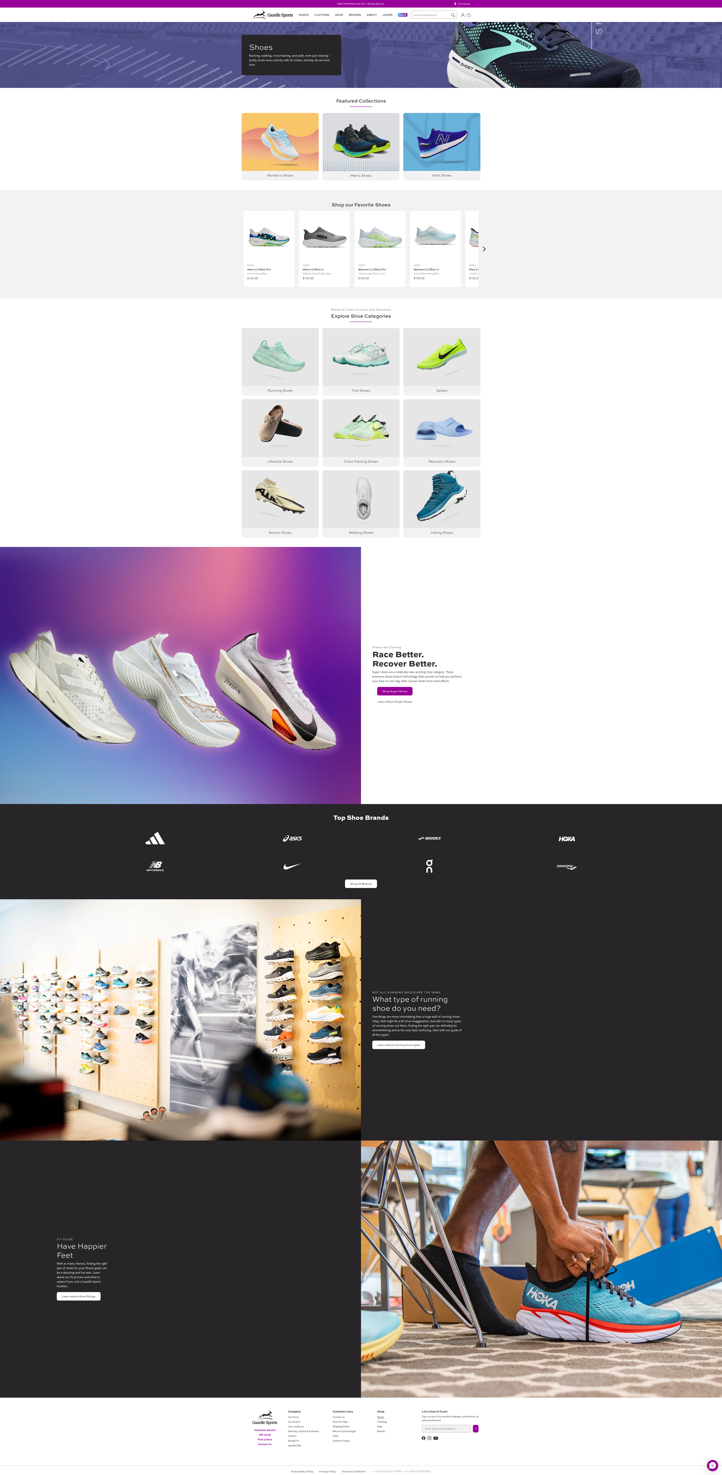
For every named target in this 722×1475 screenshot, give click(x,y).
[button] (303, 15)
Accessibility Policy (302, 1471)
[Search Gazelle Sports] (453, 15)
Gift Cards (265, 1434)
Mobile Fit (293, 1440)
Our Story (293, 1417)
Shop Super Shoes (394, 691)
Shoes (380, 1417)
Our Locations (296, 1426)
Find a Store (265, 1439)
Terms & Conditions (354, 1471)
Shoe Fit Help (340, 1421)
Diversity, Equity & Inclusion (303, 1431)
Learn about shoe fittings (79, 1296)
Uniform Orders (341, 1440)
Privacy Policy (327, 1471)
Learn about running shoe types (398, 1045)
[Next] (484, 249)
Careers (292, 1436)
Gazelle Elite (294, 1445)
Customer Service (265, 1430)
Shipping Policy (341, 1426)
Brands (381, 1431)
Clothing (382, 1421)
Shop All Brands (361, 884)
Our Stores (464, 3)
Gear (379, 1426)
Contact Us (265, 1444)
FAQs (335, 1436)
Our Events (294, 1421)
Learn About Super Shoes (394, 702)
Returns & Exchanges (344, 1431)
